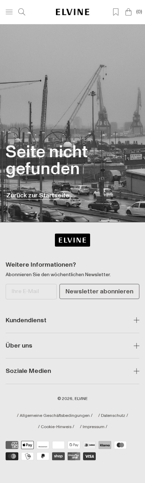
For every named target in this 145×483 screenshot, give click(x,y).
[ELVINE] (72, 12)
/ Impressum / (93, 427)
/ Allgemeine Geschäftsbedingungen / (55, 416)
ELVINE (81, 399)
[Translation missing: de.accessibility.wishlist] (115, 12)
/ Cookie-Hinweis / (56, 427)
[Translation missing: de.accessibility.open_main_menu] (9, 12)
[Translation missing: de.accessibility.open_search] (21, 12)
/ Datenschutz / (113, 416)
